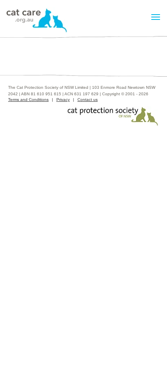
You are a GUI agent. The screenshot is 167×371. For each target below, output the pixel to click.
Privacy (63, 99)
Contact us (87, 99)
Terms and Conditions (28, 99)
